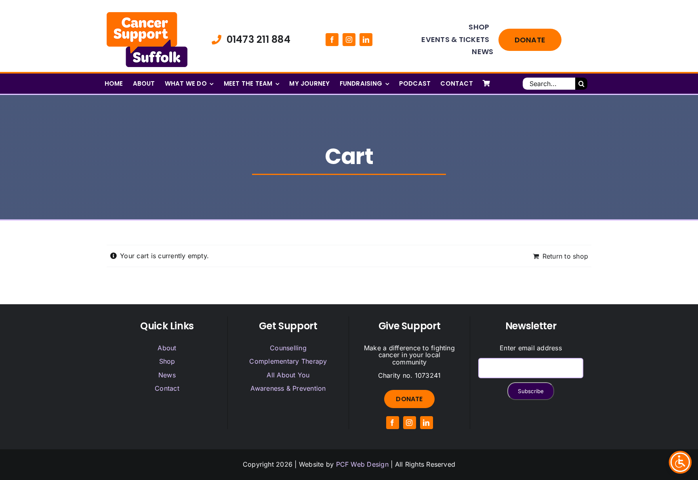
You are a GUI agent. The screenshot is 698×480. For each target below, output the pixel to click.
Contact (167, 388)
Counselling (288, 348)
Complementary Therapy (288, 361)
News (167, 375)
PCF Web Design (362, 464)
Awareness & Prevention (288, 388)
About (167, 348)
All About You (288, 375)
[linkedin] (366, 39)
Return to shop (565, 256)
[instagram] (349, 39)
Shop (167, 361)
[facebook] (332, 39)
